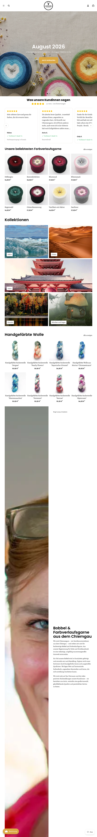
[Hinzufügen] (22, 357)
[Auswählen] (22, 171)
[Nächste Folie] (93, 53)
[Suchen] (8, 5)
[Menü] (3, 5)
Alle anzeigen (87, 149)
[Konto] (88, 5)
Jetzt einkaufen (48, 60)
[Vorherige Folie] (4, 53)
